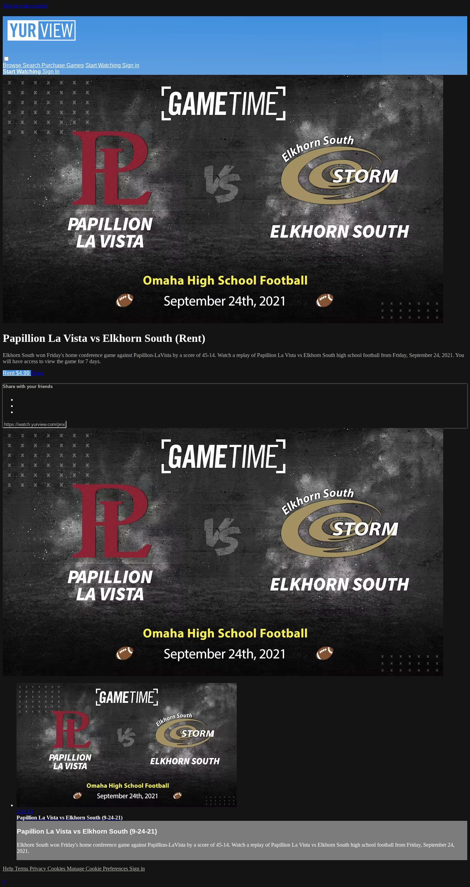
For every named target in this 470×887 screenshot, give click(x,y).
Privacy (38, 868)
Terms (22, 868)
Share (37, 373)
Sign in (130, 65)
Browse (13, 65)
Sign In (51, 71)
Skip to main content (25, 6)
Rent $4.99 (17, 373)
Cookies (57, 868)
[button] (6, 59)
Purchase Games (63, 65)
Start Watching (103, 65)
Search (32, 65)
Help (9, 868)
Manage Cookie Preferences (98, 868)
